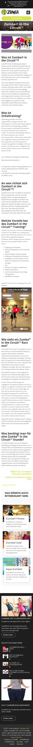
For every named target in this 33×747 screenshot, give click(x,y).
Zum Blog (19, 742)
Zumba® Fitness (15, 518)
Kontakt (12, 744)
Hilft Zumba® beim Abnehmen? (16, 656)
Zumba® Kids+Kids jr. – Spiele (17, 648)
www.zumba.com (16, 737)
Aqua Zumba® (14, 569)
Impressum (20, 744)
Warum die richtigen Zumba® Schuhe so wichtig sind (19, 672)
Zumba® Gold (13, 542)
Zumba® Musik (24, 739)
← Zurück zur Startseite (8, 485)
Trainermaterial (16, 18)
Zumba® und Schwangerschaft (15, 663)
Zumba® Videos (9, 742)
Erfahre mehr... (8, 635)
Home (26, 742)
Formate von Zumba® (11, 739)
